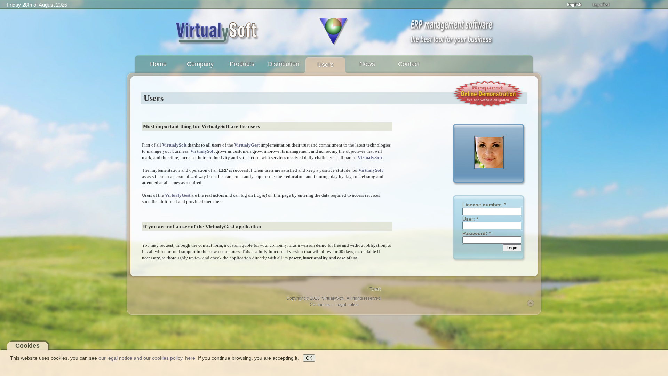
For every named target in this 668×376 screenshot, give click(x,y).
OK (309, 358)
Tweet (375, 289)
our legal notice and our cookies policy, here (146, 358)
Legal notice (347, 304)
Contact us (320, 304)
